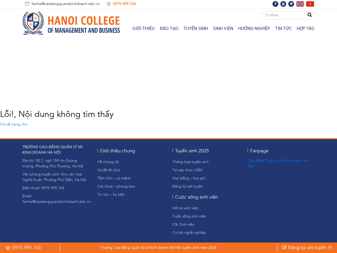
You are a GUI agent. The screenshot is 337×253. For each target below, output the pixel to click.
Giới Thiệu (143, 28)
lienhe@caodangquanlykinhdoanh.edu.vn (66, 4)
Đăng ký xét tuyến (306, 247)
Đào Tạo (169, 28)
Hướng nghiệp (254, 28)
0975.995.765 (124, 4)
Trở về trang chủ (13, 124)
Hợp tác (306, 28)
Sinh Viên (223, 28)
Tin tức (283, 28)
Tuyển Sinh (196, 28)
